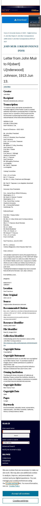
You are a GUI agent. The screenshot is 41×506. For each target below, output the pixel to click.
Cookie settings (12, 483)
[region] (20, 486)
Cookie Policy (14, 486)
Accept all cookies (21, 493)
